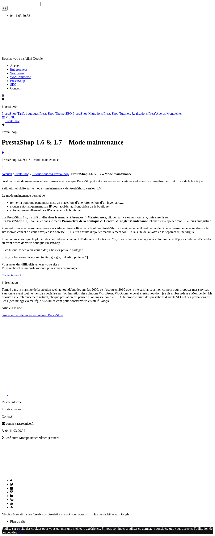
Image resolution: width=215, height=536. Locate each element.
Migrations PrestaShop (103, 113)
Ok (20, 532)
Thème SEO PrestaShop (71, 113)
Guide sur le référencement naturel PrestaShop (32, 315)
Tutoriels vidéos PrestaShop (50, 174)
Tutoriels (125, 113)
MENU (10, 117)
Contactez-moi (11, 275)
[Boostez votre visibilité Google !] (33, 51)
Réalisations (140, 113)
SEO (13, 84)
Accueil (7, 174)
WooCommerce (20, 77)
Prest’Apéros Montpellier (165, 113)
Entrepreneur (18, 69)
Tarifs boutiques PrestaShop (35, 113)
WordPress (17, 73)
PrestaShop (17, 81)
